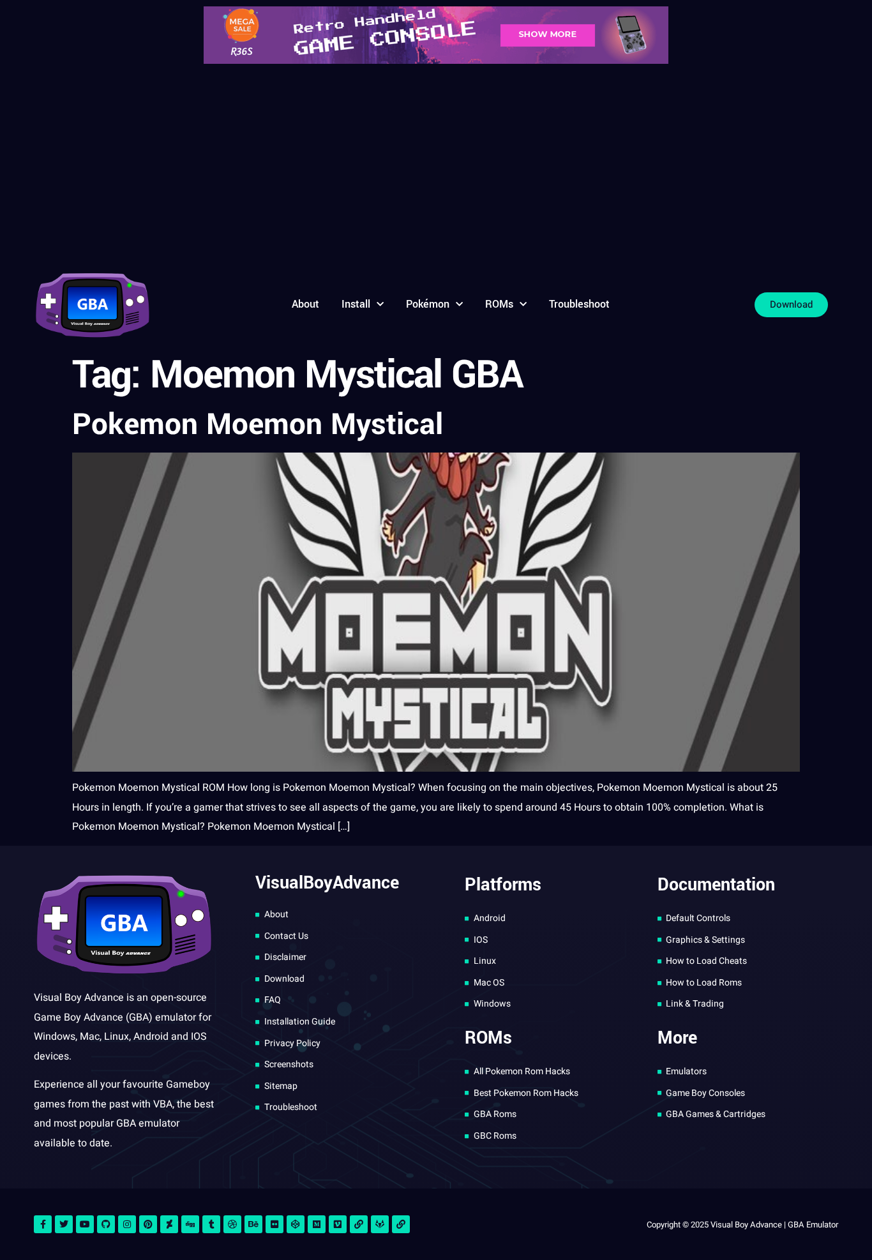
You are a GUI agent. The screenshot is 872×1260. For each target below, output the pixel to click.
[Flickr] (274, 1224)
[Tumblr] (211, 1224)
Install (356, 304)
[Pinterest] (148, 1224)
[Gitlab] (380, 1224)
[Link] (359, 1224)
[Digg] (190, 1224)
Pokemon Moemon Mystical (257, 424)
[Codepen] (295, 1224)
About (305, 304)
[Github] (106, 1224)
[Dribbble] (232, 1224)
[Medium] (317, 1224)
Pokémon (427, 304)
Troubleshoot (579, 304)
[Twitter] (64, 1224)
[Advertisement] (436, 166)
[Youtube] (85, 1224)
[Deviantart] (169, 1224)
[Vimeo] (338, 1224)
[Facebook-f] (43, 1224)
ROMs (499, 304)
